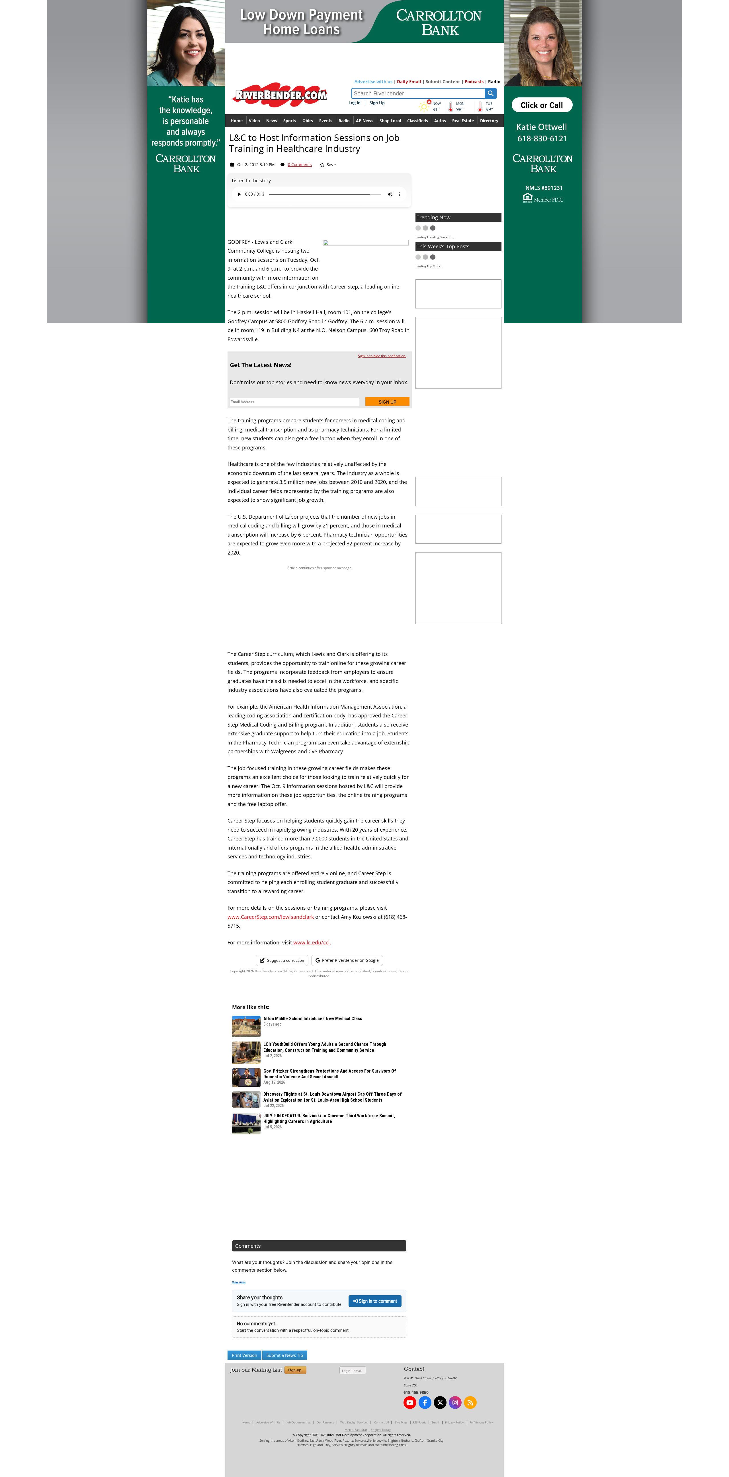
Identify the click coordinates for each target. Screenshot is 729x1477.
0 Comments (300, 164)
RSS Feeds (419, 1422)
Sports (289, 120)
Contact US (381, 1422)
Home (237, 120)
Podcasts (474, 81)
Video (254, 120)
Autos (440, 120)
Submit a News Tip (285, 1355)
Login (346, 1370)
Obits (307, 120)
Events (325, 120)
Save (330, 164)
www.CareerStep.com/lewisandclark (271, 916)
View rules (239, 1282)
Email (358, 1370)
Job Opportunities (298, 1422)
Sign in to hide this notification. (382, 355)
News (271, 120)
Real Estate (463, 120)
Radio (494, 81)
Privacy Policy (454, 1422)
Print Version (244, 1355)
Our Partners (325, 1422)
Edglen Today (381, 1429)
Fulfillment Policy (481, 1422)
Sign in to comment (377, 1301)
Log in (355, 102)
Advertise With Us (268, 1422)
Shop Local (390, 120)
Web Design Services (354, 1422)
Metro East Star (356, 1429)
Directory (489, 120)
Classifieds (417, 120)
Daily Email (409, 81)
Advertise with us (373, 81)
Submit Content (443, 81)
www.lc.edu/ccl (311, 942)
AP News (364, 120)
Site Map (401, 1422)
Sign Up (377, 102)
